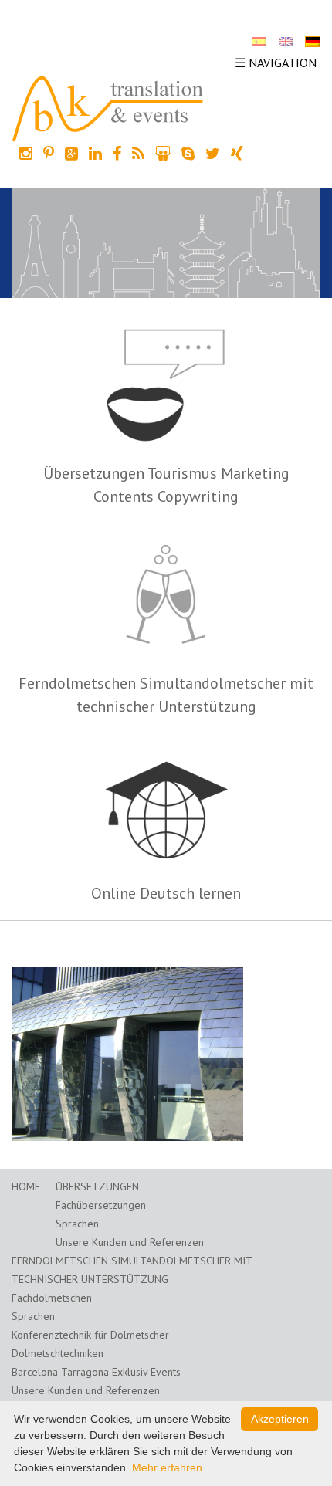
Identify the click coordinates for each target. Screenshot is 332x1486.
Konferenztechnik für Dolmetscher (90, 1335)
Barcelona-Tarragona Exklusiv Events (96, 1372)
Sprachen (77, 1223)
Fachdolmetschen (52, 1298)
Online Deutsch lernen (166, 893)
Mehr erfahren (167, 1467)
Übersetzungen (97, 1186)
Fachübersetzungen (101, 1205)
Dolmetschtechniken (57, 1353)
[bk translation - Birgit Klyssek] (108, 107)
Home (26, 1186)
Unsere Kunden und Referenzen (130, 1242)
